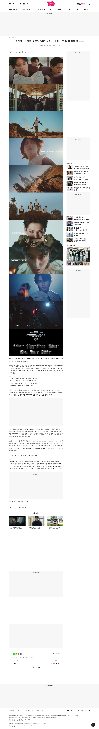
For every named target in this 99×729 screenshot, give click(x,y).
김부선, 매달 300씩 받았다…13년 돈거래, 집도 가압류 (80, 179)
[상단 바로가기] (93, 725)
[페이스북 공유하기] (13, 52)
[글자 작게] (31, 52)
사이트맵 (44, 723)
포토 (76, 9)
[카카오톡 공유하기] (10, 52)
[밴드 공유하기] (22, 52)
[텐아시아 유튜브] (10, 3)
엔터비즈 (87, 9)
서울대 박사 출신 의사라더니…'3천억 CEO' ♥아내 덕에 (81, 219)
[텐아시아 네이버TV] (13, 3)
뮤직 (51, 9)
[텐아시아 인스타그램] (24, 3)
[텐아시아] (51, 3)
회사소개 (11, 723)
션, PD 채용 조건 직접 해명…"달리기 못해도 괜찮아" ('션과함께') (54, 529)
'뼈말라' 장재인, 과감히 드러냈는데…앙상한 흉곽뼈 (81, 174)
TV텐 (68, 9)
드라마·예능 (41, 9)
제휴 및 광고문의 (36, 723)
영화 (59, 9)
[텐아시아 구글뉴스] (31, 3)
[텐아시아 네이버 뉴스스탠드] (27, 3)
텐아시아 (17, 726)
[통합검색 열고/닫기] (89, 4)
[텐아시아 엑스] (20, 3)
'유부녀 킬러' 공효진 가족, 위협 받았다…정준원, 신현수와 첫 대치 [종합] (35, 529)
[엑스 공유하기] (16, 52)
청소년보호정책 (27, 723)
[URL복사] (25, 52)
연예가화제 (13, 9)
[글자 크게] (28, 52)
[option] (78, 254)
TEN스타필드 (26, 9)
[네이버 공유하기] (19, 52)
